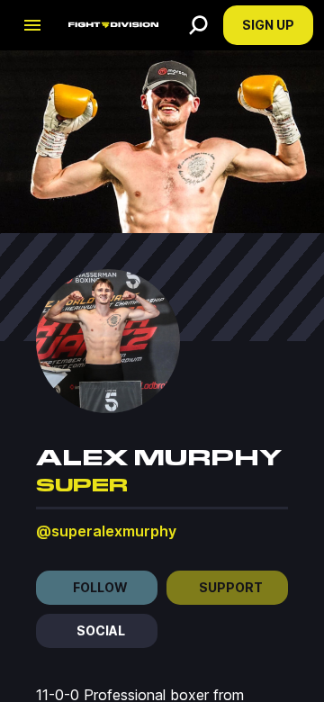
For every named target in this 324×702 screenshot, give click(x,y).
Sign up (268, 24)
